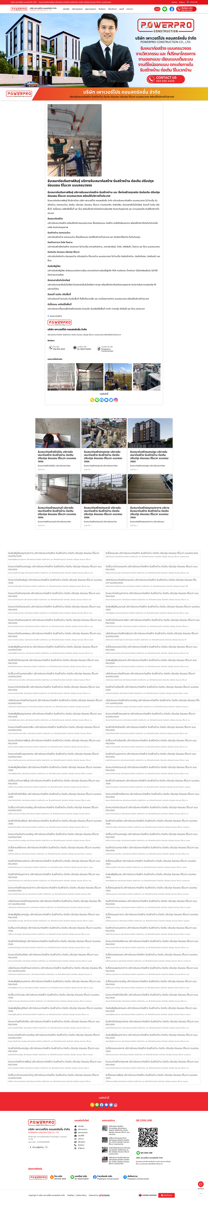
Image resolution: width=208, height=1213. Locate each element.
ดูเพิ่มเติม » (42, 470)
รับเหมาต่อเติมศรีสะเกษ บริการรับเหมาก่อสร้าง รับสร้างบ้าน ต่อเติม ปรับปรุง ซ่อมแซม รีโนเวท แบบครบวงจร (152, 942)
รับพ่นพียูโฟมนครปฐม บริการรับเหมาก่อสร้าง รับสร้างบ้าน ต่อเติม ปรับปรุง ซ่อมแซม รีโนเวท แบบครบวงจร (54, 916)
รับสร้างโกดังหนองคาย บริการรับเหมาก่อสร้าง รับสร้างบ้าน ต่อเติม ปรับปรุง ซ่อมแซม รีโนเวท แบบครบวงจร (54, 862)
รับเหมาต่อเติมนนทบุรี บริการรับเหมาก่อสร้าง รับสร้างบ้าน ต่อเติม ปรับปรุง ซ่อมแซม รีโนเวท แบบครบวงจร (151, 768)
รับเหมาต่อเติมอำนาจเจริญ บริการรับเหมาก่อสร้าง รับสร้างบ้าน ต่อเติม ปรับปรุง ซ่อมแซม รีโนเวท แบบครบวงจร (53, 835)
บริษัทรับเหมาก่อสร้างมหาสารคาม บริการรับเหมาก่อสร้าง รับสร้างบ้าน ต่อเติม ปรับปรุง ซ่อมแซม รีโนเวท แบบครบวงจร (55, 969)
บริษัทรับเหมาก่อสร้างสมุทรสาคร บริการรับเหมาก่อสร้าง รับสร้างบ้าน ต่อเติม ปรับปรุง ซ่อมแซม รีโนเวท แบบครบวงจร (54, 902)
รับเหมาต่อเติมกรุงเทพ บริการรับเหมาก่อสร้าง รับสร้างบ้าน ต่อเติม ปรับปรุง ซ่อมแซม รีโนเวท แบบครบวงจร (54, 594)
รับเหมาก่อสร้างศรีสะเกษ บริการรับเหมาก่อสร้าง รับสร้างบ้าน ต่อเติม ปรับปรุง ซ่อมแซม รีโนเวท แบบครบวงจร (152, 795)
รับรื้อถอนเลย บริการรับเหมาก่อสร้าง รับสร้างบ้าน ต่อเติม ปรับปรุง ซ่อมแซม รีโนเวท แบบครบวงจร (152, 553)
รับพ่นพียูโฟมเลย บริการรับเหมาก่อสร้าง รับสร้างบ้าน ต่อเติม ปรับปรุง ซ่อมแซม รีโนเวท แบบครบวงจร (151, 876)
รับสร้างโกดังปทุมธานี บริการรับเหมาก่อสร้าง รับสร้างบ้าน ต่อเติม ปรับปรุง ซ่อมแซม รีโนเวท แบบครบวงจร (119, 1151)
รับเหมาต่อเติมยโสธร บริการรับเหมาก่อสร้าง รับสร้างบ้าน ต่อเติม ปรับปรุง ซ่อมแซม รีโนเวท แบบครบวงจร (53, 956)
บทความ (129, 9)
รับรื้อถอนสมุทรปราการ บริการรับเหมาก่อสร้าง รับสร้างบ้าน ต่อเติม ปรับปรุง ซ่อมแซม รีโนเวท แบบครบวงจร (152, 969)
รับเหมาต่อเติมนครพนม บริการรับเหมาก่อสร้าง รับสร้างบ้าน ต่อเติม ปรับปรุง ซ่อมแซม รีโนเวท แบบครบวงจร (54, 635)
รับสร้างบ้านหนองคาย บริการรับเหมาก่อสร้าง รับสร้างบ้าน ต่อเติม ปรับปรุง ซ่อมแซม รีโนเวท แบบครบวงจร (151, 929)
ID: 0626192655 (84, 349)
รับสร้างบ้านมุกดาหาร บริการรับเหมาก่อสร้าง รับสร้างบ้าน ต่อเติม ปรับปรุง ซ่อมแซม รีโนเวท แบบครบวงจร (151, 755)
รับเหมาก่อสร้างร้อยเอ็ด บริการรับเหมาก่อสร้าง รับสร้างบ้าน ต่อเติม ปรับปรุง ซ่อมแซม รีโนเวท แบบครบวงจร (152, 996)
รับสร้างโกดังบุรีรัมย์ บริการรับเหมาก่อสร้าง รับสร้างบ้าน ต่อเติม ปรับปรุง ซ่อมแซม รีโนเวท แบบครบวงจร (55, 822)
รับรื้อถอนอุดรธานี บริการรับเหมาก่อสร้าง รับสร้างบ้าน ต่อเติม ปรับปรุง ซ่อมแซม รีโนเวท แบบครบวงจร (151, 889)
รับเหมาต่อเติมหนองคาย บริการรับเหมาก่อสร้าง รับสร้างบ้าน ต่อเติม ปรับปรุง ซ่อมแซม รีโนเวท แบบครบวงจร (55, 621)
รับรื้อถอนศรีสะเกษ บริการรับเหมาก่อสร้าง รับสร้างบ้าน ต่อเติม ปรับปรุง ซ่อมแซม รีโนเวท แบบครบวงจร (54, 849)
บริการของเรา (77, 9)
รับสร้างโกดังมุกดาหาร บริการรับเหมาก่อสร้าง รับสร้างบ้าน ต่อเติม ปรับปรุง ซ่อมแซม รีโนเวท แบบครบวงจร (54, 876)
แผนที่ (121, 9)
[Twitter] (111, 400)
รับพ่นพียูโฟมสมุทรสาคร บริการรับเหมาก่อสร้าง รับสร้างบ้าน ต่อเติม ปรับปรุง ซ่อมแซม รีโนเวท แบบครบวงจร (55, 715)
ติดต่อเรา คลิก (187, 8)
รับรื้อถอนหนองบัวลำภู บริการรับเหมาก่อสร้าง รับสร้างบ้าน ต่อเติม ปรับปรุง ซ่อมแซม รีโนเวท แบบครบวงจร (151, 648)
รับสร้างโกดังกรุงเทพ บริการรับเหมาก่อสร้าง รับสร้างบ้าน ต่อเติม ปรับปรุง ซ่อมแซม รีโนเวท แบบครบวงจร (53, 661)
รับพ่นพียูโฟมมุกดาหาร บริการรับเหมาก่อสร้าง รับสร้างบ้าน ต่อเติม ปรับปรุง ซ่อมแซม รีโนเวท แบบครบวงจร (152, 1036)
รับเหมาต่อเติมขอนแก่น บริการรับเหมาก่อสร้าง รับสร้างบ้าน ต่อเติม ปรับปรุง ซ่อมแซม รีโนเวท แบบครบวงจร (54, 608)
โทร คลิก (56, 347)
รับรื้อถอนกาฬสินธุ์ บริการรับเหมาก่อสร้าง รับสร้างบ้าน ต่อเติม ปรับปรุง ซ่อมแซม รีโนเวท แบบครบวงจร (152, 1076)
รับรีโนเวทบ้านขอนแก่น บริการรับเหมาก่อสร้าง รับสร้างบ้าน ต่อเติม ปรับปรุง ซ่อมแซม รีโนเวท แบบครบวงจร (152, 568)
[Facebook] (102, 400)
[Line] (97, 400)
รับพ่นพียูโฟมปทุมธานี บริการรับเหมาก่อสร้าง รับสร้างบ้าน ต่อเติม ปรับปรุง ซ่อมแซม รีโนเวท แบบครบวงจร (151, 661)
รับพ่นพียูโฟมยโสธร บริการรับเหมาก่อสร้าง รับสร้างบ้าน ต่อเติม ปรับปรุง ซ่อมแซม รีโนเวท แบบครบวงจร (54, 768)
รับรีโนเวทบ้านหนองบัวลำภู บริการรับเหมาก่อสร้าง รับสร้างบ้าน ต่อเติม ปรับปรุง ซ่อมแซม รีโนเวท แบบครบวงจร (53, 1076)
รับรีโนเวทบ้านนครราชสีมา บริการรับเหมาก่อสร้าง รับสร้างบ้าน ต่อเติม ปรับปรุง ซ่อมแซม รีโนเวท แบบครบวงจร (53, 675)
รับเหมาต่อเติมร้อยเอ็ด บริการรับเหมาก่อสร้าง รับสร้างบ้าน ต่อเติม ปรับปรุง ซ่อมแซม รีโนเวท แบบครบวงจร (54, 688)
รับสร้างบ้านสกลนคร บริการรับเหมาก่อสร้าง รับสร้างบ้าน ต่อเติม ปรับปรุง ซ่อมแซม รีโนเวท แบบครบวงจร (153, 782)
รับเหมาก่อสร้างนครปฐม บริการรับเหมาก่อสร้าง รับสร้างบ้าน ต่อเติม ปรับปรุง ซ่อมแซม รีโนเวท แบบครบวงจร (149, 456)
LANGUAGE (194, 2)
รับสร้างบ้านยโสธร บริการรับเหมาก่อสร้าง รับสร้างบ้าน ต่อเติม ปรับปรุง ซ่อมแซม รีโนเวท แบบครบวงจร (151, 822)
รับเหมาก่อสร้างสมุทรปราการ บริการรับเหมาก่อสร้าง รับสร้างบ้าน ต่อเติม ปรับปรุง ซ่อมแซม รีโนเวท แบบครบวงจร (149, 512)
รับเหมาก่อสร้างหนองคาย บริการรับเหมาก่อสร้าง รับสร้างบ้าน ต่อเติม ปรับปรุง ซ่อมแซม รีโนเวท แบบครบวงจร (150, 715)
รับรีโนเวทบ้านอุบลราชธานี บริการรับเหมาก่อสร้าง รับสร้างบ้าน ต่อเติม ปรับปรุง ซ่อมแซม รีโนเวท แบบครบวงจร (119, 1141)
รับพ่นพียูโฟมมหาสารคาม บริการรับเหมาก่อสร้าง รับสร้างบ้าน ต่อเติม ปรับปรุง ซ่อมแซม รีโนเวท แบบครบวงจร (53, 648)
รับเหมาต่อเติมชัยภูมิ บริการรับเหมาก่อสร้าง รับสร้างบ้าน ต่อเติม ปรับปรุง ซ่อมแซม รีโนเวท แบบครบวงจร (55, 581)
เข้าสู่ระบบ (182, 2)
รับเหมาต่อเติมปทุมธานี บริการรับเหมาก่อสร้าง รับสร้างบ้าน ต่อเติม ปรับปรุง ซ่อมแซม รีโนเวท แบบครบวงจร (152, 809)
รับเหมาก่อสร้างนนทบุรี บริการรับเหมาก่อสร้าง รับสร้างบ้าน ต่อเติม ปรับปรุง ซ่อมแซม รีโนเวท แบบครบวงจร (57, 512)
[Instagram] (116, 400)
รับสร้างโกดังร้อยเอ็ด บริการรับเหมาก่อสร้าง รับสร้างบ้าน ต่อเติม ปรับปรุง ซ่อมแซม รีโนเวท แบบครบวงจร (151, 728)
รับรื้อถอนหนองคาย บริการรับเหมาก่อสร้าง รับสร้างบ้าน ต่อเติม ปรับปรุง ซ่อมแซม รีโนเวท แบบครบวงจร (152, 1050)
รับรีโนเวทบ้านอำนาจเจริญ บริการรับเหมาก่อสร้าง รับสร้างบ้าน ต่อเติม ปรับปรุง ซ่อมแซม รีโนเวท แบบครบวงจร (53, 809)
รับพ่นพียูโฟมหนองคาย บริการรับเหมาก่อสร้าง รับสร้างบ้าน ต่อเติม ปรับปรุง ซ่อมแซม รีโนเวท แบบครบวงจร (54, 983)
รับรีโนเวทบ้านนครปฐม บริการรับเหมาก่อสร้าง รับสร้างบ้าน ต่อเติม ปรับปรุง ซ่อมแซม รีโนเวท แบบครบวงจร (152, 835)
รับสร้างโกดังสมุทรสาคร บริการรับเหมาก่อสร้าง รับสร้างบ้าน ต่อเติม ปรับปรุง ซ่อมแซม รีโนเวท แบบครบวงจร (152, 1023)
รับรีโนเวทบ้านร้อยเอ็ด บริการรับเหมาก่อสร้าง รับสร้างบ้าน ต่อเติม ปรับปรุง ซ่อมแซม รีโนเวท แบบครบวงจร (151, 742)
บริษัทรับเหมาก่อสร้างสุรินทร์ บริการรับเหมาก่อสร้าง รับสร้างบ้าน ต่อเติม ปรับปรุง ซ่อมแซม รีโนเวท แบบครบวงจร (152, 635)
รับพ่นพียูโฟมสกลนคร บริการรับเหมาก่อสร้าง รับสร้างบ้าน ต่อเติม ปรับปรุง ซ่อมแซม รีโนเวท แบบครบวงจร (151, 1009)
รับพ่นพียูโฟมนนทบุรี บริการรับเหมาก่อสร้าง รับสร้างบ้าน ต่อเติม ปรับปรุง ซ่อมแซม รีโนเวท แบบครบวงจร (153, 608)
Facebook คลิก (107, 347)
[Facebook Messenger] (106, 400)
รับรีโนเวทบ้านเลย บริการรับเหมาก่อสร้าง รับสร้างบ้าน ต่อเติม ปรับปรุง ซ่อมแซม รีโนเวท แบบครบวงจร (53, 996)
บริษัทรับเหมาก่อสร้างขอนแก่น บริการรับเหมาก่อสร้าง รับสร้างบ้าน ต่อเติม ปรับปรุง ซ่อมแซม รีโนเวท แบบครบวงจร (151, 581)
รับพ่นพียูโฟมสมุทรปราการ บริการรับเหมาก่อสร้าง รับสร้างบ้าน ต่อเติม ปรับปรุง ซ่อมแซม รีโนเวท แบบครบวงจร (53, 554)
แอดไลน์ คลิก (82, 347)
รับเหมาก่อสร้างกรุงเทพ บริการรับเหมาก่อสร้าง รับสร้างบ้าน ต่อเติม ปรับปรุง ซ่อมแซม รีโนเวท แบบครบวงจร (103, 456)
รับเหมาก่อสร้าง (56, 316)
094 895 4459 (187, 10)
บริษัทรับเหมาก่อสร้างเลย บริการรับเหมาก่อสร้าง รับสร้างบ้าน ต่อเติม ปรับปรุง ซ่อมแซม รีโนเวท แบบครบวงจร (150, 675)
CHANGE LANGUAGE (149, 1195)
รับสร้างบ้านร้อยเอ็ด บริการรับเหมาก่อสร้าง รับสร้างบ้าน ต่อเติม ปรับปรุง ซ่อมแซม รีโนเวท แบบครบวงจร (152, 688)
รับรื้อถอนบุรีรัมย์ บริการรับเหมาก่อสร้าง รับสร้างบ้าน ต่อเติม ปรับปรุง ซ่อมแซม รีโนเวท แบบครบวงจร (151, 862)
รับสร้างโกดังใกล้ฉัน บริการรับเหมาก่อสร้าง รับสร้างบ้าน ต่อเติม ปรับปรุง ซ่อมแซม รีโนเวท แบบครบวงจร (54, 795)
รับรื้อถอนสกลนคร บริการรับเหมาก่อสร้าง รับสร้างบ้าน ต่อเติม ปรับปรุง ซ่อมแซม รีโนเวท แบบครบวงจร (152, 956)
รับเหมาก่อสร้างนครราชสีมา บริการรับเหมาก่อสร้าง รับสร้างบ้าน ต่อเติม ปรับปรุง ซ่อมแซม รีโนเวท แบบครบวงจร (54, 728)
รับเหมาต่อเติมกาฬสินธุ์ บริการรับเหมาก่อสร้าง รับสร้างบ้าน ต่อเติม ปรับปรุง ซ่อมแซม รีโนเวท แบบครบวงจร (54, 742)
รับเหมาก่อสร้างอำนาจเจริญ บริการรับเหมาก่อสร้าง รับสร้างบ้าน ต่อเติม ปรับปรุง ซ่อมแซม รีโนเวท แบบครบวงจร (54, 1036)
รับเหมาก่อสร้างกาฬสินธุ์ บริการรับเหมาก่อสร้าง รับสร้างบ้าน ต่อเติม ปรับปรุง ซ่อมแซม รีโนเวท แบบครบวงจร (54, 1063)
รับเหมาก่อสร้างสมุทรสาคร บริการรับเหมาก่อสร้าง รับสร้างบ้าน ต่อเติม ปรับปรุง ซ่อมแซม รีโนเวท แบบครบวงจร (53, 755)
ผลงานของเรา (90, 9)
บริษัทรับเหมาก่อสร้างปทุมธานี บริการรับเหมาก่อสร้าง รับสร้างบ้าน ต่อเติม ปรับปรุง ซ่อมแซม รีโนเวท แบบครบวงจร (55, 702)
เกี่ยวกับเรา (112, 9)
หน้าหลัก (66, 9)
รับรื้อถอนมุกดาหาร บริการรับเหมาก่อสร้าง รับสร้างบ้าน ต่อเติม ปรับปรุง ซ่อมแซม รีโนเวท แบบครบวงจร (152, 916)
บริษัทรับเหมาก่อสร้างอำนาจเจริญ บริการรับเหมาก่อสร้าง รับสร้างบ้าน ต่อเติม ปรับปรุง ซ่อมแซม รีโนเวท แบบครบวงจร (153, 702)
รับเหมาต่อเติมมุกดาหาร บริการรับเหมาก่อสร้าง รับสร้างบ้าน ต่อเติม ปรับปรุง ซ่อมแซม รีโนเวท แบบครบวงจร (152, 594)
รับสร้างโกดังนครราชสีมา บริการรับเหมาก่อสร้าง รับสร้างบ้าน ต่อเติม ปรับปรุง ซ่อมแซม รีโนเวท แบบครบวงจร (153, 621)
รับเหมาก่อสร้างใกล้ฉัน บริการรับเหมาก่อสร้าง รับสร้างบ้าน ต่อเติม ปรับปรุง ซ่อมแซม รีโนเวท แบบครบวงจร (57, 456)
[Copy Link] (92, 400)
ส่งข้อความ (132, 1176)
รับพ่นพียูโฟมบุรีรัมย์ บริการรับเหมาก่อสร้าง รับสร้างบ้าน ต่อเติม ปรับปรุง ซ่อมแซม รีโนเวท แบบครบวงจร (55, 1009)
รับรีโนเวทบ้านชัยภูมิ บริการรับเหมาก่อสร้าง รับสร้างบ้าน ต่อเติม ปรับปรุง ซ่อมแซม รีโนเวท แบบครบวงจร (55, 929)
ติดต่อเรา (174, 2)
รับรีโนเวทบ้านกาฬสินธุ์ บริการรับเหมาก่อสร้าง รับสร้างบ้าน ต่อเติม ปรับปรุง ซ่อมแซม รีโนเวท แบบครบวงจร (54, 782)
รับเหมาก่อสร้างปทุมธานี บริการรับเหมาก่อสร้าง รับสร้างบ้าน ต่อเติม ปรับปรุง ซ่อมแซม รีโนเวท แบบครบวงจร (103, 512)
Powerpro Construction (107, 350)
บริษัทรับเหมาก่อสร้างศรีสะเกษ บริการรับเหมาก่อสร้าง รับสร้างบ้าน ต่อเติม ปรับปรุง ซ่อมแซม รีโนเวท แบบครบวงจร (119, 1160)
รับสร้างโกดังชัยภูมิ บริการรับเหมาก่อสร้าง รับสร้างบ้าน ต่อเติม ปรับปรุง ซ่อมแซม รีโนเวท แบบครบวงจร (54, 942)
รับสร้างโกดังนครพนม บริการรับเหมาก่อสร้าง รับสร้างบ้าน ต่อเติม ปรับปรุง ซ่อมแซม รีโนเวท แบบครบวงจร (151, 902)
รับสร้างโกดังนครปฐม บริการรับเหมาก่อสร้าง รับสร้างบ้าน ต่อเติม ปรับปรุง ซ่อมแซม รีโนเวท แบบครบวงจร (53, 1050)
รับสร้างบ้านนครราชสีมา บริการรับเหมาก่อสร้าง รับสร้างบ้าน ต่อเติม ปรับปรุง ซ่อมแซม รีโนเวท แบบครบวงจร (152, 849)
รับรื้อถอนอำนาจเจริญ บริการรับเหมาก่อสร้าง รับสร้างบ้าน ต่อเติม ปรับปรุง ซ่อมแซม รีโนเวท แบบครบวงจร (151, 983)
